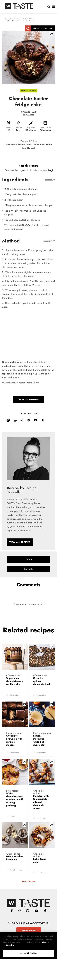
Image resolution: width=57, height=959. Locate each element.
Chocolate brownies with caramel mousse (14, 740)
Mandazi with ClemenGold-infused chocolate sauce (41, 802)
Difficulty (18, 127)
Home (10, 18)
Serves (8, 127)
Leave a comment (29, 399)
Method (49, 179)
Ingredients (48, 240)
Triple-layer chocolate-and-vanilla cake (14, 681)
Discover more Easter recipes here (20, 382)
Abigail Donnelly (30, 112)
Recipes (20, 18)
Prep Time (31, 127)
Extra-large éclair (39, 860)
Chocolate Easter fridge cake (19, 20)
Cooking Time (45, 127)
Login (51, 170)
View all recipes (19, 542)
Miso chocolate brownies (15, 858)
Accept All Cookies (28, 953)
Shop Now (28, 930)
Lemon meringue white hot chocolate (39, 740)
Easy (30, 18)
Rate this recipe (28, 166)
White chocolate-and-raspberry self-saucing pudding (15, 799)
